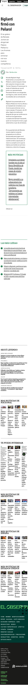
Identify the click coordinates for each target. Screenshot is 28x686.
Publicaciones (20, 634)
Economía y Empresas (8, 622)
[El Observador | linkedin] (23, 611)
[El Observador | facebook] (20, 608)
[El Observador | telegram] (23, 614)
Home (2, 616)
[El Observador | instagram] (23, 608)
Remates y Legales (7, 632)
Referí (3, 619)
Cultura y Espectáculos (9, 627)
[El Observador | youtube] (26, 608)
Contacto (3, 683)
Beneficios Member (18, 616)
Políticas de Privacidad (4, 676)
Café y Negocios (19, 619)
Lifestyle (21, 627)
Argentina (14, 637)
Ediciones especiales (7, 634)
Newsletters (5, 637)
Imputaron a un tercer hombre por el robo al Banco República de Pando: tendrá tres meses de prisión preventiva (12, 357)
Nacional (9, 619)
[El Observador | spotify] (26, 611)
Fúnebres (10, 629)
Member (8, 616)
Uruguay (4, 1)
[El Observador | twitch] (26, 614)
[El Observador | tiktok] (19, 611)
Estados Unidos (6, 639)
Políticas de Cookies (4, 672)
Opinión (3, 629)
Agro (18, 622)
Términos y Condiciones (4, 679)
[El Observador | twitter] (17, 608)
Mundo (13, 624)
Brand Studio (5, 624)
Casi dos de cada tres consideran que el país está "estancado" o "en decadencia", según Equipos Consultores (12, 389)
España (21, 637)
